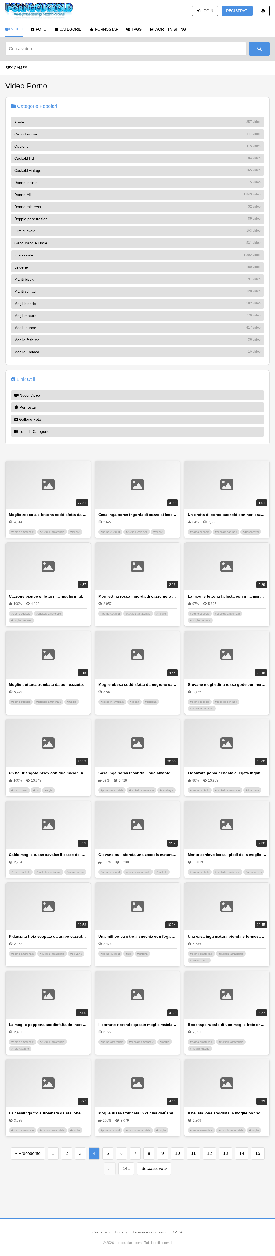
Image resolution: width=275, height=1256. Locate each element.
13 (225, 1153)
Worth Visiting (170, 29)
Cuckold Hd (137, 158)
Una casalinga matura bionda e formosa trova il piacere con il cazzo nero (227, 936)
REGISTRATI (237, 11)
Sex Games (16, 68)
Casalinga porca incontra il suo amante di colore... (137, 773)
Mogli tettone (137, 328)
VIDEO (17, 29)
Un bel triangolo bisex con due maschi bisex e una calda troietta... (48, 773)
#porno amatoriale (22, 531)
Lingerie (137, 267)
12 (209, 1153)
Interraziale (137, 255)
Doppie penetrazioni (137, 219)
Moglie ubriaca (137, 352)
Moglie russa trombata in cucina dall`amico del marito (137, 1113)
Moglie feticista (137, 340)
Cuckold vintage (137, 170)
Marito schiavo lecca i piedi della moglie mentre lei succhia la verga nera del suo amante (227, 854)
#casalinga (166, 790)
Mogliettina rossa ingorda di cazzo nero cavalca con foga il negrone (137, 596)
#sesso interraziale (112, 701)
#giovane (76, 953)
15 (257, 1153)
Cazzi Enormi (137, 134)
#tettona (142, 953)
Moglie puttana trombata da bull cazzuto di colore (48, 684)
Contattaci (101, 1232)
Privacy (121, 1232)
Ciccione (137, 146)
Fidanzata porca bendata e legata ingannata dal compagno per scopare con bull (227, 773)
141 (126, 1168)
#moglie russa (75, 871)
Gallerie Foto (29, 419)
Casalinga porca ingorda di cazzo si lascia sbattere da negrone (137, 514)
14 (241, 1153)
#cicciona (151, 701)
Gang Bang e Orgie (137, 243)
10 (177, 1153)
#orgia (48, 790)
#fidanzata (252, 790)
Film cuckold (137, 231)
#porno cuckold (110, 531)
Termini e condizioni (149, 1232)
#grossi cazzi (251, 531)
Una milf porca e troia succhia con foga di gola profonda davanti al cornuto (137, 936)
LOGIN (206, 11)
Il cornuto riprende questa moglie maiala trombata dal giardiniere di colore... (137, 1024)
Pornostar (27, 407)
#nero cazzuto (20, 1048)
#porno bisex (19, 790)
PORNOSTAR (106, 29)
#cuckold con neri (136, 531)
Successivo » (154, 1168)
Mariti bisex (137, 279)
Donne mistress (137, 207)
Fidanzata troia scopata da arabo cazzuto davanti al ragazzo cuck (48, 936)
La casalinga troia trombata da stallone (45, 1113)
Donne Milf (137, 194)
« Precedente (28, 1153)
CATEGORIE (70, 29)
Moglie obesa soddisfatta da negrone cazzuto (137, 684)
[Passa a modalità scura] (263, 11)
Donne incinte (137, 182)
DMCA (177, 1232)
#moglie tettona (199, 1048)
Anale (137, 122)
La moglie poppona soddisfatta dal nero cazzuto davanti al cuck (48, 1024)
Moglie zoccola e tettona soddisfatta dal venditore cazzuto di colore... (48, 514)
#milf (128, 953)
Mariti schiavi (137, 291)
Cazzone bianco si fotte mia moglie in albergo (48, 596)
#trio (36, 790)
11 (193, 1153)
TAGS (137, 29)
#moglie (75, 531)
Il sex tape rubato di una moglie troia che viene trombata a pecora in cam (227, 1024)
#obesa (134, 701)
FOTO (41, 29)
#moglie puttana (21, 620)
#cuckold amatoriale (52, 531)
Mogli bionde (137, 303)
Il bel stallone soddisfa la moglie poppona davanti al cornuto (227, 1113)
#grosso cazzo (199, 960)
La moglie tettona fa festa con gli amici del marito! (227, 596)
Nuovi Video (29, 395)
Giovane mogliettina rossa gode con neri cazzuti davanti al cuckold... (227, 684)
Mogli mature (137, 315)
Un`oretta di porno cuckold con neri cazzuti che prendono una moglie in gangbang (227, 514)
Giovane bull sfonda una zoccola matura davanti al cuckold (137, 854)
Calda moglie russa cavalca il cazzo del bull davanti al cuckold (48, 854)
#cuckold (161, 871)
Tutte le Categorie (33, 431)
